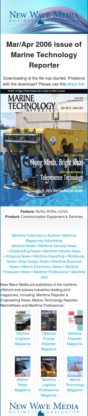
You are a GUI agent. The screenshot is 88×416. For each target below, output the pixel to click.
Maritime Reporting (49, 256)
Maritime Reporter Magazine (75, 338)
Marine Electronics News (42, 266)
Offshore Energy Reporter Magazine (49, 341)
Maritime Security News (57, 245)
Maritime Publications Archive (35, 235)
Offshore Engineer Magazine (22, 338)
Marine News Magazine (22, 384)
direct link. (76, 84)
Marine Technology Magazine (75, 384)
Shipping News (18, 256)
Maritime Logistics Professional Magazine (49, 387)
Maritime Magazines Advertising (51, 238)
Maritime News (23, 245)
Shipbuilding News (25, 250)
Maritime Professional (51, 271)
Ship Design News (34, 261)
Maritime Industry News (62, 250)
